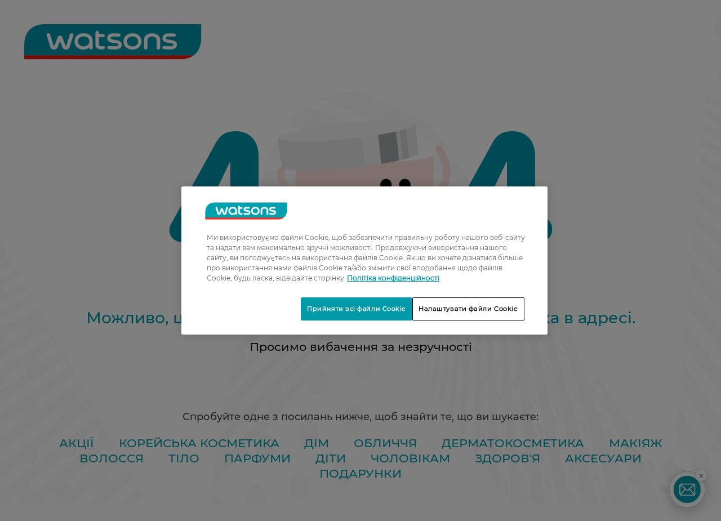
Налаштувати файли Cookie (468, 309)
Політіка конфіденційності (393, 278)
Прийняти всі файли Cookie (356, 309)
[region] (364, 260)
